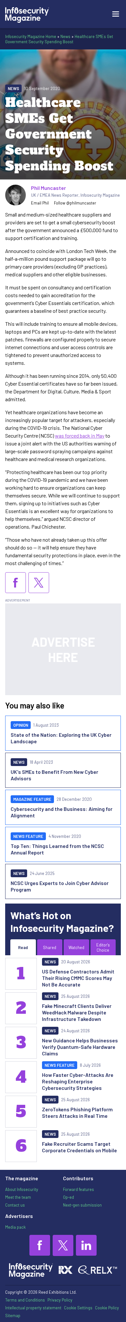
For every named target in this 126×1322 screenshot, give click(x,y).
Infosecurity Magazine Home (30, 36)
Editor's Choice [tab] (103, 947)
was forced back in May (79, 435)
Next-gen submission (82, 1205)
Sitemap (12, 1315)
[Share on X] (38, 582)
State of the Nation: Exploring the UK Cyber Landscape (61, 738)
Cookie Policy (107, 1307)
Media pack (15, 1227)
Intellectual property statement (33, 1307)
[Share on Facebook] (15, 582)
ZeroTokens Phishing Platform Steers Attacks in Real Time (77, 1112)
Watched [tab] (76, 947)
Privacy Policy (59, 1299)
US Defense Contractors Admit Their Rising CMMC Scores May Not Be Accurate (78, 977)
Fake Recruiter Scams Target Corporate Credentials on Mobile (79, 1147)
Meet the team (18, 1197)
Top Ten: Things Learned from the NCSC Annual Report (57, 849)
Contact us (15, 1205)
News (65, 36)
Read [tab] (23, 947)
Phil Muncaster (48, 188)
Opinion (20, 725)
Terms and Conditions (25, 1299)
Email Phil (40, 202)
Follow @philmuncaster (75, 202)
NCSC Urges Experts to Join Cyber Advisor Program (60, 886)
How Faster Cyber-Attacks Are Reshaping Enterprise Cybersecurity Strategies (77, 1081)
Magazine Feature (32, 799)
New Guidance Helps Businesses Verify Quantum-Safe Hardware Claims (80, 1046)
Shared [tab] (49, 947)
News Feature (28, 836)
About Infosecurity (21, 1189)
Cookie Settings (78, 1307)
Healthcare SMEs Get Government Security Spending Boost (59, 39)
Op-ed (68, 1197)
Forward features (78, 1189)
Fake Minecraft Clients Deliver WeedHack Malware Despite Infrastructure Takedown (76, 1012)
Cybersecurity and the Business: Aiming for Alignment (61, 812)
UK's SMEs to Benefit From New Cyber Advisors (54, 775)
